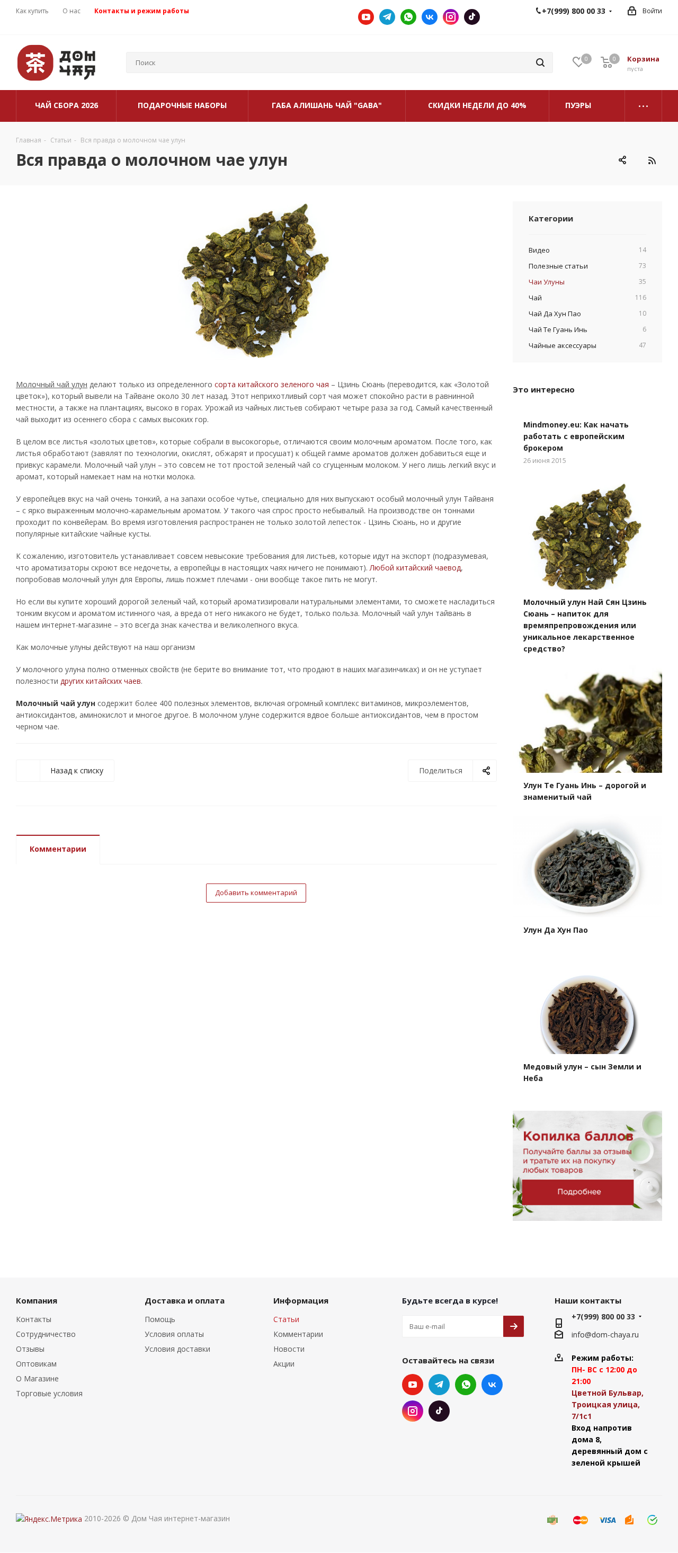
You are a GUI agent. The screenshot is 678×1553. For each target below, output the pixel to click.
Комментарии (58, 849)
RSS (651, 160)
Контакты (33, 1319)
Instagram (451, 17)
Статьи (286, 1319)
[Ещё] (643, 106)
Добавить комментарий (256, 892)
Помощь (160, 1319)
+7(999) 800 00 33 (603, 1316)
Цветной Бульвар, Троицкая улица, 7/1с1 (608, 1404)
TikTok (472, 17)
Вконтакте (430, 17)
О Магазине (37, 1378)
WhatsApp (408, 17)
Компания (36, 1300)
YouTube (366, 17)
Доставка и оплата (185, 1300)
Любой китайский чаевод (415, 568)
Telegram (387, 17)
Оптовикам (36, 1364)
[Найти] (540, 62)
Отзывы (30, 1349)
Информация (300, 1300)
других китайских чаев (100, 681)
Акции (284, 1364)
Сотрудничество (46, 1334)
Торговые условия (49, 1393)
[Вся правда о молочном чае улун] (256, 280)
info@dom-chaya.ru (605, 1334)
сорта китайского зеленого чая (272, 384)
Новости (289, 1349)
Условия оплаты (174, 1334)
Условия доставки (177, 1349)
